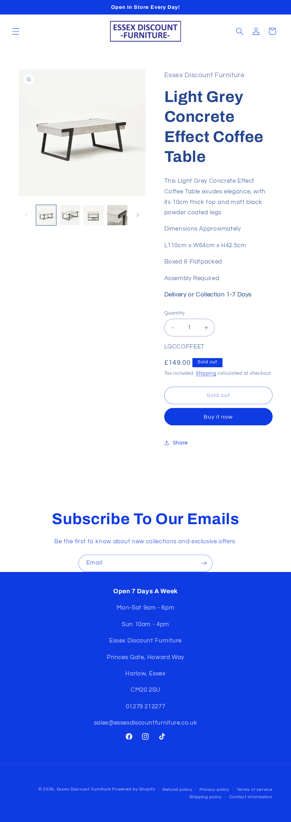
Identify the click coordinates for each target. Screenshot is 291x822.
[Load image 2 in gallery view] (70, 215)
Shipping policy (206, 797)
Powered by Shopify (133, 789)
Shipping (206, 373)
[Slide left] (26, 215)
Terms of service (255, 790)
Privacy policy (214, 790)
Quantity (174, 313)
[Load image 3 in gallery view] (93, 215)
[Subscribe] (204, 563)
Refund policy (177, 790)
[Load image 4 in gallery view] (117, 215)
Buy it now (218, 417)
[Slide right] (138, 215)
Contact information (251, 797)
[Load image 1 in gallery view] (46, 215)
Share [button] (180, 443)
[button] (15, 31)
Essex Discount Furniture (84, 789)
